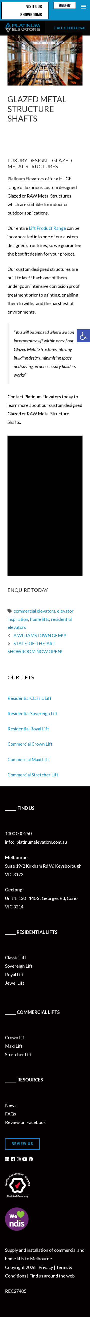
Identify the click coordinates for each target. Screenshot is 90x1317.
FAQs (10, 1113)
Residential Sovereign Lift (33, 713)
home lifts (39, 619)
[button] (83, 335)
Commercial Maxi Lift (28, 759)
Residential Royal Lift (28, 728)
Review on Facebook (25, 1122)
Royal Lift (14, 974)
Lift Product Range (47, 228)
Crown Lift (15, 1037)
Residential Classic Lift (30, 698)
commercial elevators (34, 611)
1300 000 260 (18, 833)
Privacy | (47, 1267)
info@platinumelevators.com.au (36, 842)
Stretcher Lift (18, 1054)
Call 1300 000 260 (69, 28)
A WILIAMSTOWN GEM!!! (40, 635)
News (10, 1105)
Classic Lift (15, 957)
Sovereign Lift (18, 966)
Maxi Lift (13, 1046)
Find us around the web (52, 1275)
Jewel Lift (14, 983)
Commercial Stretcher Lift (33, 774)
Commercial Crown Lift (30, 744)
